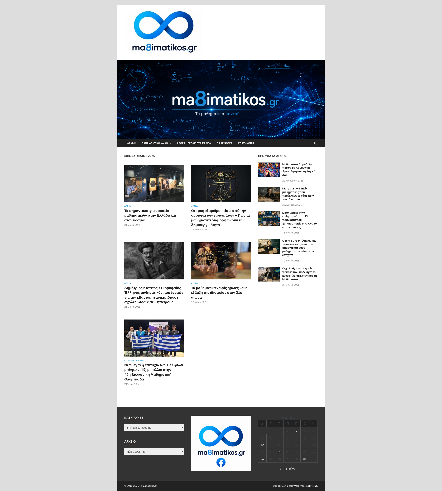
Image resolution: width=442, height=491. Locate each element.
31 (304, 458)
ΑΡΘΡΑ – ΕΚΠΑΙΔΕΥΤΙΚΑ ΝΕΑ (194, 143)
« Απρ (283, 468)
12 (262, 444)
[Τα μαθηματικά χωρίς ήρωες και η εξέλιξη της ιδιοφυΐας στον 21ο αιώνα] (221, 262)
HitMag (313, 485)
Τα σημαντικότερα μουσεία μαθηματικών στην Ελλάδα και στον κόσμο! (150, 215)
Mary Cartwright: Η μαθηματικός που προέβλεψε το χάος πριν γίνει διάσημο (298, 194)
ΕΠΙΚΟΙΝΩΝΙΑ (246, 143)
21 (279, 451)
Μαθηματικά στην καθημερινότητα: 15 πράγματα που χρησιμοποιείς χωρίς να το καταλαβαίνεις (299, 220)
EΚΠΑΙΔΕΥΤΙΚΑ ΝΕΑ (134, 360)
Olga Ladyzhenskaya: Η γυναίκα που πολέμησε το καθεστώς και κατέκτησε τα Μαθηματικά (299, 274)
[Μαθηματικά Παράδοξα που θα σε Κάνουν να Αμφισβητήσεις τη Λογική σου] (269, 164)
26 (262, 458)
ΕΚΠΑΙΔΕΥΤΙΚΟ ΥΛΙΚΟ (155, 143)
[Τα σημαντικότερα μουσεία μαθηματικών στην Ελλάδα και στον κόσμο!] (154, 185)
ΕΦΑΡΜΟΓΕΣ (224, 143)
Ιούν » (292, 468)
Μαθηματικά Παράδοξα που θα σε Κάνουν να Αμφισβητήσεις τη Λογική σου (298, 170)
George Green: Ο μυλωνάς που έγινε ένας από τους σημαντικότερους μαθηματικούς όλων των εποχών (299, 247)
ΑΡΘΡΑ (127, 206)
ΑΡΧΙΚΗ (131, 143)
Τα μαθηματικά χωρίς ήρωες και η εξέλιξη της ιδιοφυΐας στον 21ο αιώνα (219, 292)
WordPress (299, 485)
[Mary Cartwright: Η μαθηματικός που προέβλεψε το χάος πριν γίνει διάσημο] (269, 188)
